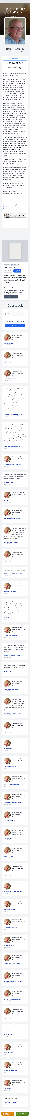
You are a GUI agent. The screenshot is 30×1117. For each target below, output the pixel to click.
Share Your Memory (10, 297)
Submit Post (15, 325)
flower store (7, 209)
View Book (8, 271)
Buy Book (17, 271)
